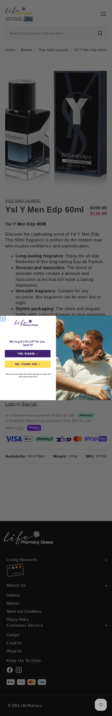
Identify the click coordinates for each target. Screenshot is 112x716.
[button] (28, 353)
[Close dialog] (3, 319)
